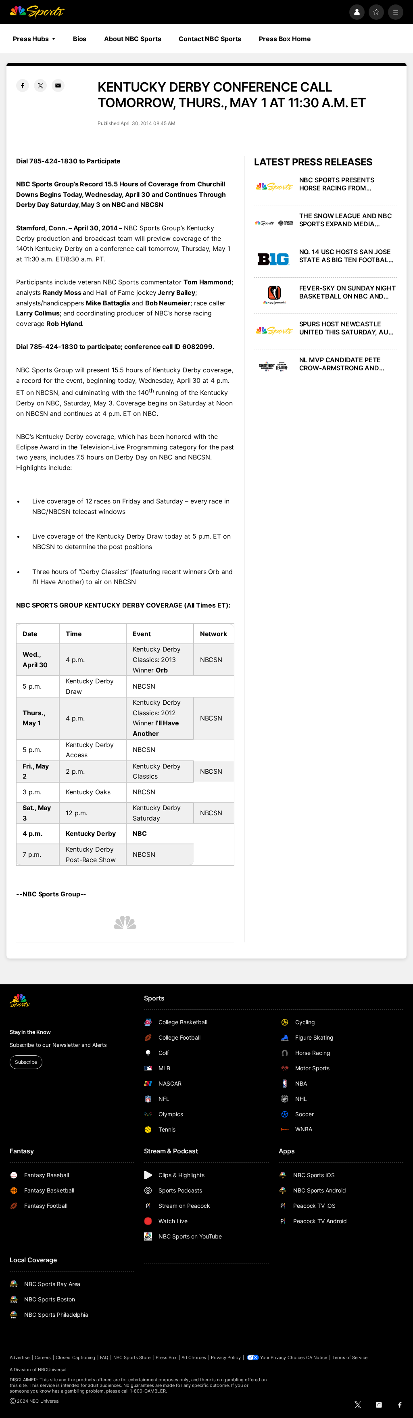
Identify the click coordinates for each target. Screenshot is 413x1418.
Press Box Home (285, 39)
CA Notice (316, 1357)
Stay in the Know (30, 1032)
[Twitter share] (40, 85)
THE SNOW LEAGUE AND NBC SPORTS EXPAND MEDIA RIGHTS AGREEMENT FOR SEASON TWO (345, 220)
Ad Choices (193, 1357)
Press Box (166, 1357)
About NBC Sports (132, 39)
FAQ (104, 1357)
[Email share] (58, 85)
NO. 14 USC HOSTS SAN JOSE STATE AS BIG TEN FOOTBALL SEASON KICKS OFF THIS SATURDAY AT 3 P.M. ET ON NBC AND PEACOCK (345, 256)
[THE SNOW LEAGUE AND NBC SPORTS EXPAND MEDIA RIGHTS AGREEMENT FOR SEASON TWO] (274, 223)
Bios (80, 39)
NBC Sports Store (132, 1357)
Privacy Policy (226, 1357)
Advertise (20, 1357)
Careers (43, 1357)
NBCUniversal (52, 1369)
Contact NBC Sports (210, 39)
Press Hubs (31, 39)
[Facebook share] (22, 85)
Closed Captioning (75, 1357)
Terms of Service (350, 1357)
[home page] (37, 12)
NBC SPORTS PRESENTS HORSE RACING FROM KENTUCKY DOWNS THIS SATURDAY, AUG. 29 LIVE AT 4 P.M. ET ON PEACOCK (346, 184)
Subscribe (26, 1062)
